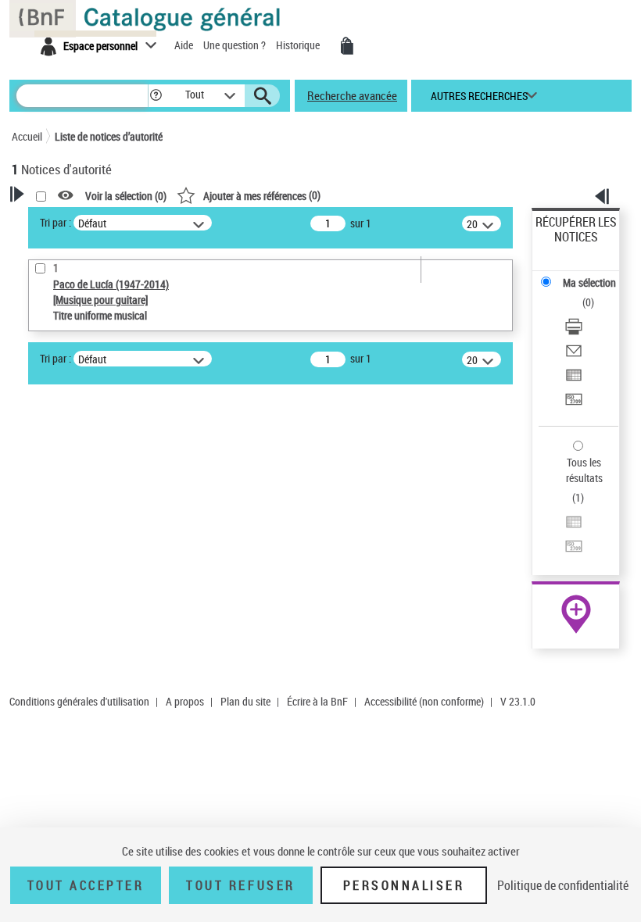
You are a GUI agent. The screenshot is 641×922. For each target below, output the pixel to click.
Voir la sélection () (126, 195)
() (261, 195)
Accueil (27, 136)
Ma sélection (589, 282)
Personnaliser (404, 885)
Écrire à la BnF (317, 701)
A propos (185, 701)
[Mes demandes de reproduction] (347, 46)
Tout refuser (240, 885)
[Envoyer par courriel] (574, 353)
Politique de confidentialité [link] (562, 885)
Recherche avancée (352, 95)
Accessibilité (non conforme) (424, 701)
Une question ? (235, 45)
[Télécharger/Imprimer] (574, 328)
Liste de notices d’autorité (109, 136)
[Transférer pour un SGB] (574, 401)
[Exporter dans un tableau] (574, 377)
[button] (156, 95)
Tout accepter (86, 885)
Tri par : (55, 222)
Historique (299, 45)
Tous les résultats (584, 470)
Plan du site (245, 701)
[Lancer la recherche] (262, 96)
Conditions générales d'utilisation (79, 701)
